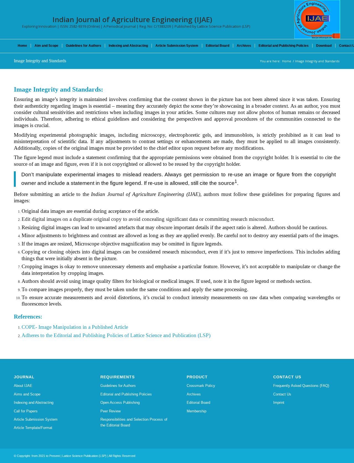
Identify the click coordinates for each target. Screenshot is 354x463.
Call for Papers (26, 411)
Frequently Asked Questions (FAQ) (301, 386)
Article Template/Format (33, 428)
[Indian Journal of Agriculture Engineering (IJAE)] (317, 19)
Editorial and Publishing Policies (126, 394)
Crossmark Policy (201, 386)
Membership (196, 411)
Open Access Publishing (120, 402)
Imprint (278, 402)
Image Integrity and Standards (40, 60)
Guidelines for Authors (118, 386)
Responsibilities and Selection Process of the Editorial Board (133, 422)
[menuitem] (22, 46)
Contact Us (282, 394)
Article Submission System (36, 419)
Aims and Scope (27, 394)
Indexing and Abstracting (33, 402)
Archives (194, 394)
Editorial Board (198, 402)
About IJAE (23, 386)
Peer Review (110, 411)
